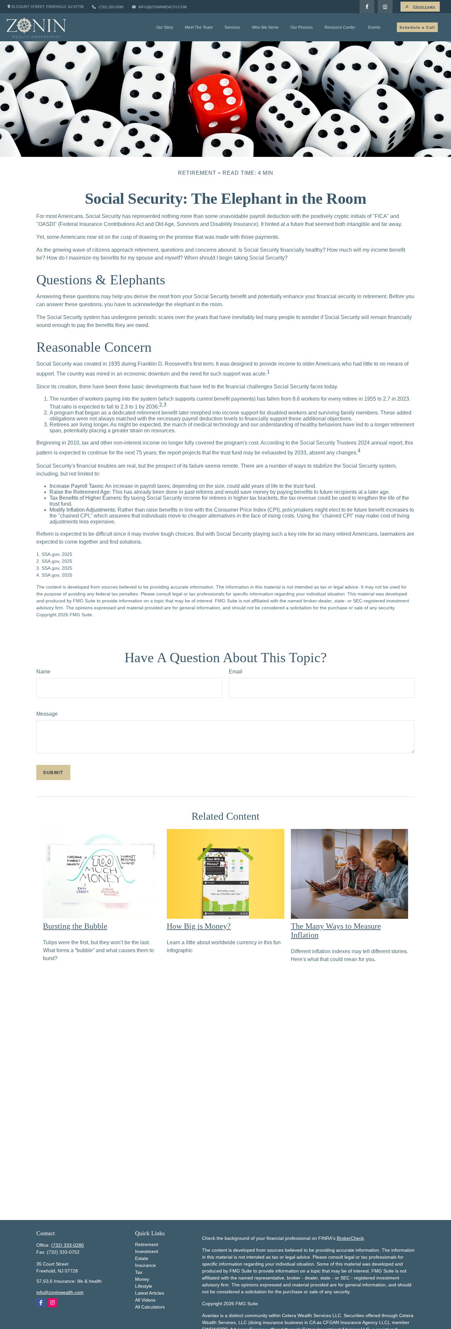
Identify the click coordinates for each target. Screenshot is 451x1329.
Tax (138, 1272)
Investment (146, 1251)
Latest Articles (149, 1293)
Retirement (146, 1244)
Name (43, 671)
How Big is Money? (199, 926)
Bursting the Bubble (75, 926)
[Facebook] (367, 6)
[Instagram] (52, 1302)
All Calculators (150, 1307)
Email (235, 671)
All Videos (145, 1300)
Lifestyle (143, 1286)
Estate (141, 1258)
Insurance (145, 1265)
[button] (165, 27)
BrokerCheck (350, 1238)
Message (47, 714)
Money (142, 1279)
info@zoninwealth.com (162, 7)
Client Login (424, 7)
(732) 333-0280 (111, 7)
